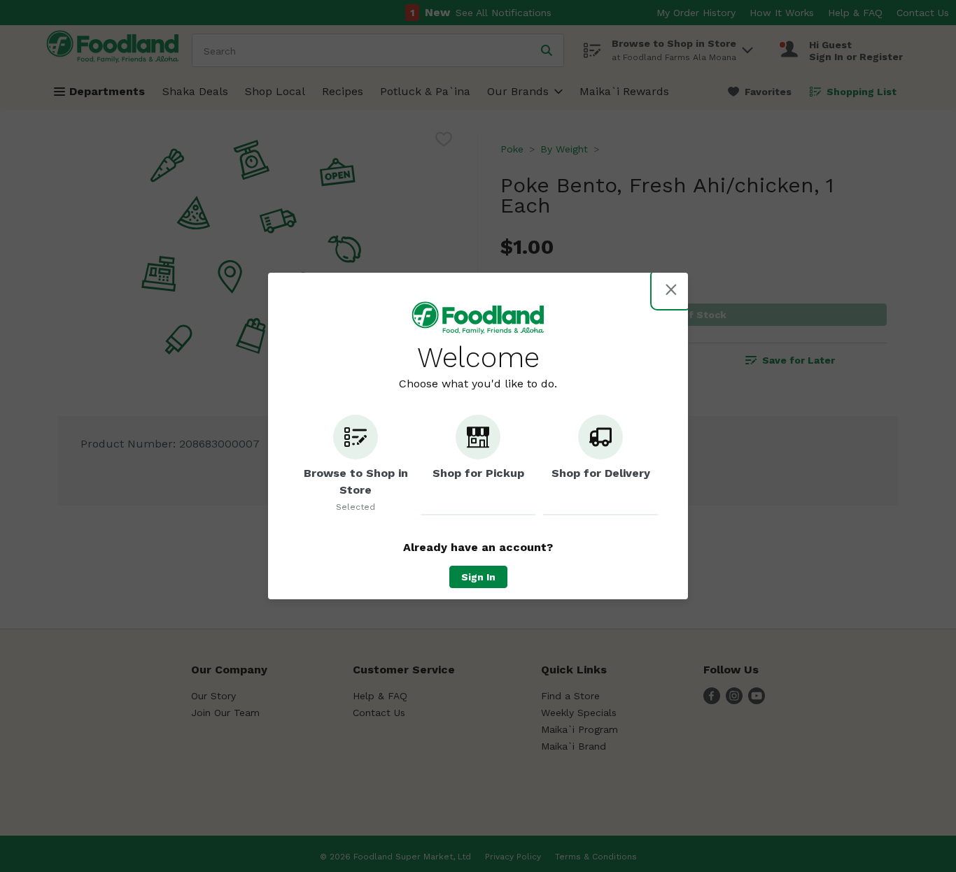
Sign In (478, 576)
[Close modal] (671, 289)
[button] (355, 465)
